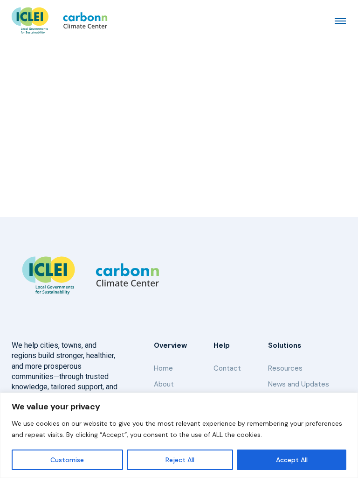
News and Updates (298, 384)
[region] (179, 435)
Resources (285, 368)
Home (163, 368)
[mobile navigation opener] (340, 21)
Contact (227, 368)
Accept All (292, 460)
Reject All (179, 460)
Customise (67, 460)
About (164, 384)
